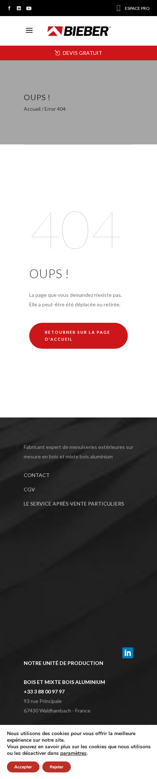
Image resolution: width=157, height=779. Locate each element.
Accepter (23, 767)
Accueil (32, 108)
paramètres (73, 753)
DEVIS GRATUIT (82, 53)
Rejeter (57, 767)
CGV (29, 489)
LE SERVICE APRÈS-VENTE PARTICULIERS (74, 503)
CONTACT (37, 475)
